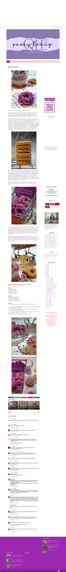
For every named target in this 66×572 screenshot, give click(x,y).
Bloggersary (53, 254)
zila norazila (12, 488)
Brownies (46, 236)
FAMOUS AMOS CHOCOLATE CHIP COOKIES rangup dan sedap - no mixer (33, 406)
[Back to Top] (59, 571)
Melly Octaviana (13, 461)
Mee (50, 243)
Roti (54, 245)
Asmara (11, 510)
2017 (46, 269)
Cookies (20, 68)
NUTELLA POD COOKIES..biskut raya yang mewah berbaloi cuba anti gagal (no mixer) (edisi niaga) (13, 405)
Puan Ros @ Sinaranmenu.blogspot (16, 451)
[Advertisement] (33, 7)
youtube (46, 257)
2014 (46, 273)
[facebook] (54, 27)
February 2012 (49, 304)
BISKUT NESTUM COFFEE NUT (51, 296)
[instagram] (56, 27)
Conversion (17, 61)
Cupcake (52, 238)
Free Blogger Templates (24, 570)
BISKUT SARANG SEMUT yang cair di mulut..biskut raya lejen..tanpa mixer (24, 406)
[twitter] (57, 27)
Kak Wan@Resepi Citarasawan (26, 228)
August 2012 (49, 282)
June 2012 (48, 299)
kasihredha (12, 424)
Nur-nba (11, 521)
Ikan (45, 240)
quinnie (11, 467)
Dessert (56, 238)
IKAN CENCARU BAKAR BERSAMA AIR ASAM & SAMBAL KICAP (53, 541)
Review (25, 61)
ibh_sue (11, 446)
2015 (46, 272)
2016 (46, 271)
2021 (46, 264)
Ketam (46, 241)
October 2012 (49, 280)
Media (22, 61)
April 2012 (48, 301)
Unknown (12, 457)
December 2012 (49, 277)
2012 (46, 276)
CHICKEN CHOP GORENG (52, 550)
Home (7, 26)
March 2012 (49, 303)
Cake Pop (50, 236)
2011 (46, 307)
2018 (47, 268)
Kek (48, 240)
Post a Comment (12, 533)
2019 (46, 267)
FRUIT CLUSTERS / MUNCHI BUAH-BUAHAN (51, 288)
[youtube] (59, 27)
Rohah (11, 527)
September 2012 (49, 281)
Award (49, 254)
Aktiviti (12, 61)
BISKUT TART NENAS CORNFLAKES (50, 290)
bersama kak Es (13, 472)
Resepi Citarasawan (20, 285)
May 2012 (48, 300)
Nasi (45, 245)
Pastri (48, 245)
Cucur (49, 238)
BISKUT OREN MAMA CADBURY (52, 286)
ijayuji (11, 495)
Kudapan (49, 241)
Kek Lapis (51, 240)
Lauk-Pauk (46, 243)
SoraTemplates (12, 570)
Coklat (54, 236)
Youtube (35, 61)
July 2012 (48, 297)
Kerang (55, 240)
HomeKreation (12, 515)
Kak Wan (12, 285)
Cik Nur (11, 478)
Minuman (53, 243)
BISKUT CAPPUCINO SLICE (51, 285)
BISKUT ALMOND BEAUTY (51, 293)
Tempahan (30, 61)
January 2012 (49, 305)
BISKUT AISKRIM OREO (50, 292)
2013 (46, 275)
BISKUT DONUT (49, 294)
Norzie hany (12, 433)
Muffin (57, 243)
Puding (51, 245)
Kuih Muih (53, 241)
